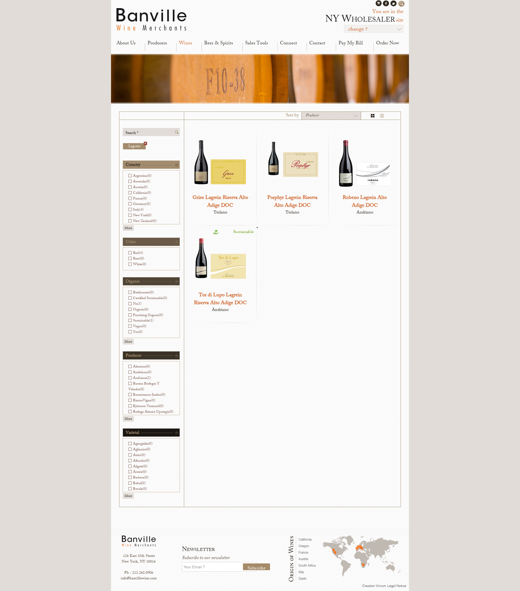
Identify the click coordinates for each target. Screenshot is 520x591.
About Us (125, 43)
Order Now (387, 43)
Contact (317, 43)
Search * (131, 133)
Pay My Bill (351, 43)
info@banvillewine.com (139, 578)
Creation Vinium (374, 586)
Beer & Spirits (218, 43)
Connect (288, 43)
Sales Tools (256, 43)
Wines (185, 43)
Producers (157, 43)
